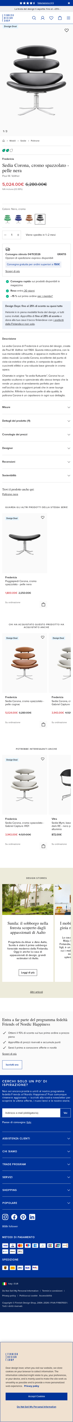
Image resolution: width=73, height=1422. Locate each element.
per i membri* (45, 296)
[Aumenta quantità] (18, 235)
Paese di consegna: (14, 1122)
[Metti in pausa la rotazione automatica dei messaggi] (69, 3)
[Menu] (68, 18)
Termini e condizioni (52, 1290)
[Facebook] (14, 1217)
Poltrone (35, 140)
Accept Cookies (36, 1396)
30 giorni (29, 290)
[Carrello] (60, 18)
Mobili (13, 140)
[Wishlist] (51, 18)
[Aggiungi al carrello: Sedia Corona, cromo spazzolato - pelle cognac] (43, 724)
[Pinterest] (23, 1217)
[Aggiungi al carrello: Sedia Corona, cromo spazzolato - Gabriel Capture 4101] (43, 846)
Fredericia (8, 159)
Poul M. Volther (11, 176)
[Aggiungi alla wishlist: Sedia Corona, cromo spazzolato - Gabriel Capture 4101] (42, 759)
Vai (65, 1113)
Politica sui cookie (28, 1295)
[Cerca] (34, 18)
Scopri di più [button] (12, 271)
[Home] (3, 140)
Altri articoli (36, 992)
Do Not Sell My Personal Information (20, 1290)
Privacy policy (9, 1295)
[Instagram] (5, 1217)
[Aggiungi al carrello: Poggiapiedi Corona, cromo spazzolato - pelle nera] (43, 604)
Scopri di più (9, 1053)
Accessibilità (45, 1295)
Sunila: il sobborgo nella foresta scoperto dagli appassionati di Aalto (27, 927)
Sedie (23, 140)
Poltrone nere (10, 494)
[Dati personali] (42, 18)
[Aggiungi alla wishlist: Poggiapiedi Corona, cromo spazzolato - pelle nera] (42, 517)
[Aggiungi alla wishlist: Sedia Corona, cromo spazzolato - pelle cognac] (42, 637)
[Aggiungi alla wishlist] (67, 30)
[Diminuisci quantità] (5, 235)
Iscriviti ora (12, 1064)
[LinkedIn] (32, 1217)
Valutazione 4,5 (45, 3)
